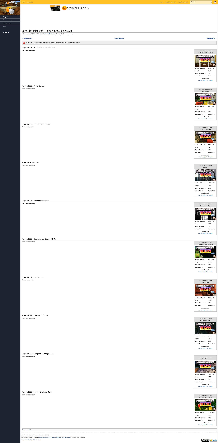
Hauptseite (6, 17)
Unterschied (26, 35)
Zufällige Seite (6, 23)
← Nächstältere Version (34, 35)
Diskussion (46, 33)
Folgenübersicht (119, 38)
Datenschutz (24, 439)
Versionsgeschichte (183, 2)
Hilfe (4, 26)
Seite (23, 2)
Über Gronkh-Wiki (31, 439)
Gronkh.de (201, 80)
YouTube (208, 80)
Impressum (38, 439)
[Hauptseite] (10, 8)
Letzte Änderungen (8, 20)
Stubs (30, 430)
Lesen (161, 2)
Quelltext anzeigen (170, 2)
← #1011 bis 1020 (27, 38)
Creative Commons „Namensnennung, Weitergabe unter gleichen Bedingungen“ (54, 437)
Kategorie (25, 430)
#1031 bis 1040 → (211, 38)
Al (42, 33)
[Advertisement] (168, 17)
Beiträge (51, 33)
